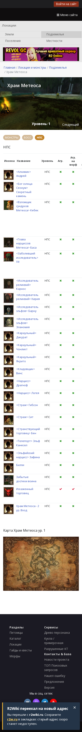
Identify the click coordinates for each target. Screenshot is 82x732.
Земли (9, 34)
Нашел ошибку (54, 676)
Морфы (14, 656)
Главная (9, 67)
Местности (53, 41)
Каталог (15, 638)
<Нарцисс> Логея (27, 393)
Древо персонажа (57, 633)
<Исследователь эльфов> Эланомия (27, 323)
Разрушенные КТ (56, 649)
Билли (20, 465)
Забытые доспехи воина (26, 479)
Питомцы (16, 633)
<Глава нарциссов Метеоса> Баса (26, 243)
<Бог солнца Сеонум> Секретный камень (24, 190)
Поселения (12, 41)
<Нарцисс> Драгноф (23, 383)
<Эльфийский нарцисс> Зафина (28, 455)
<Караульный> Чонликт (26, 347)
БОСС (27, 137)
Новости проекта (56, 659)
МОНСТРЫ (11, 137)
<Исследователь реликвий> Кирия (28, 297)
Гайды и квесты (20, 650)
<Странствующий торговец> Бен (28, 431)
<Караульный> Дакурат (26, 335)
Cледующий (70, 124)
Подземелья (54, 34)
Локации (15, 644)
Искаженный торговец (24, 491)
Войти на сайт (66, 4)
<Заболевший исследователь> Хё (27, 258)
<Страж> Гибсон (27, 405)
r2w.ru (12, 719)
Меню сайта (68, 15)
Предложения (54, 682)
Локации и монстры (32, 67)
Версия (49, 687)
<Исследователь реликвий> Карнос (27, 285)
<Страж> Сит (24, 417)
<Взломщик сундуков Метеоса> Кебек (27, 206)
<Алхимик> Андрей (23, 174)
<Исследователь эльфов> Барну (27, 309)
